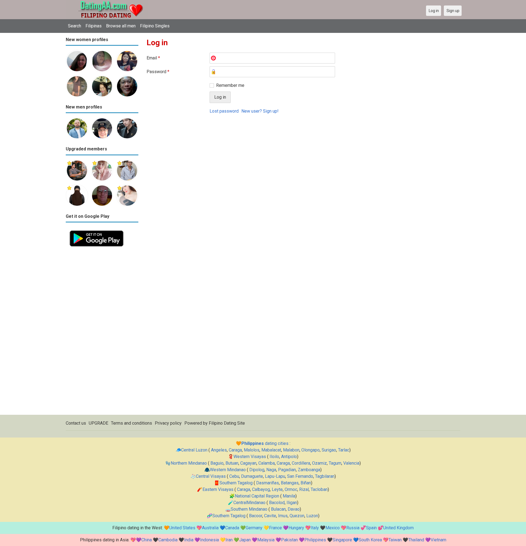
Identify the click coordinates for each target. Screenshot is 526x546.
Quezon (297, 515)
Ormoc (291, 489)
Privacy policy (168, 423)
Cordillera (301, 463)
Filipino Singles (155, 25)
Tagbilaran (325, 476)
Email (153, 58)
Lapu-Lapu (275, 476)
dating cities (264, 443)
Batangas (290, 482)
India (188, 539)
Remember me (230, 85)
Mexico (332, 527)
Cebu (234, 476)
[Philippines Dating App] (96, 229)
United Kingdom (398, 527)
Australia (210, 527)
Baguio (217, 463)
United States (182, 527)
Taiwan (395, 539)
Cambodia (168, 539)
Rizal (304, 489)
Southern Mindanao (249, 509)
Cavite (270, 515)
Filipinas (93, 25)
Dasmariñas (267, 482)
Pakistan (289, 539)
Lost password (224, 111)
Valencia (351, 463)
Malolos (251, 450)
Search (74, 25)
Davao (294, 509)
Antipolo (289, 456)
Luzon (312, 515)
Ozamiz (319, 463)
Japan (245, 539)
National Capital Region (257, 496)
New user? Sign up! (260, 111)
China (146, 539)
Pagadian (287, 469)
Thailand (416, 539)
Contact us (76, 423)
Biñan (306, 482)
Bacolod (277, 502)
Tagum (335, 463)
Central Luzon (194, 450)
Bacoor (255, 515)
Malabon (291, 450)
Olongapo (310, 450)
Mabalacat (271, 450)
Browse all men (121, 25)
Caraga (235, 450)
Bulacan (278, 509)
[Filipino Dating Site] (107, 3)
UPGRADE (98, 423)
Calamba (266, 463)
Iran (229, 539)
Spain (371, 527)
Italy (315, 527)
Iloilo (274, 456)
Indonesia (209, 539)
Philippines (315, 539)
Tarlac (343, 450)
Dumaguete (252, 476)
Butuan (231, 463)
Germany (254, 527)
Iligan (292, 502)
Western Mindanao (228, 469)
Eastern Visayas (217, 489)
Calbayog (261, 489)
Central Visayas (211, 476)
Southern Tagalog (236, 482)
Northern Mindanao (189, 463)
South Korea (370, 539)
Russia (352, 527)
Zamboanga (309, 469)
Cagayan (248, 463)
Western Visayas (249, 456)
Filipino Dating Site (227, 423)
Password (158, 71)
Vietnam (438, 539)
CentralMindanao (249, 502)
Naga (271, 469)
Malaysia (266, 539)
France (275, 527)
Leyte (277, 489)
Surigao (329, 450)
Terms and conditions (131, 423)
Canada (232, 527)
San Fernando (300, 476)
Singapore (342, 539)
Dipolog (256, 469)
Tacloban (319, 489)
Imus (283, 515)
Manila (289, 496)
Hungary (296, 527)
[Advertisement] (102, 332)
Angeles (219, 450)
